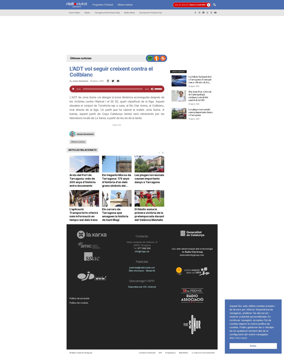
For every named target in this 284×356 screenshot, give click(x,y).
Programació (170, 353)
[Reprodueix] (73, 88)
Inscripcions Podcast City (150, 13)
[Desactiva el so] (152, 88)
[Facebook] (195, 13)
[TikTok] (207, 13)
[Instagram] (199, 13)
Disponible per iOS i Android (142, 287)
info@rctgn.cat (142, 251)
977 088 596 (144, 248)
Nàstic (87, 13)
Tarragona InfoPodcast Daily (107, 13)
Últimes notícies (125, 4)
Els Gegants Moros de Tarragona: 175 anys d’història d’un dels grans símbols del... (116, 180)
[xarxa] (92, 235)
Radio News (129, 13)
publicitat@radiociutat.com (142, 267)
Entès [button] (253, 346)
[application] (117, 89)
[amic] (92, 245)
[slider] (159, 88)
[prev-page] (159, 152)
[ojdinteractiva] (92, 277)
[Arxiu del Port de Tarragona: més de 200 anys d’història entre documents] (84, 164)
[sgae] (92, 256)
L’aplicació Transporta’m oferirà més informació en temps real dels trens (84, 215)
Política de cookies (79, 303)
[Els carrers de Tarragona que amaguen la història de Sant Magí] (117, 198)
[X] (211, 13)
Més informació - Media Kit (142, 270)
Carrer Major (74, 13)
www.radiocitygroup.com (192, 255)
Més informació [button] (238, 337)
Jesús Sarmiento (80, 81)
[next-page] (162, 152)
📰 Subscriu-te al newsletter (203, 353)
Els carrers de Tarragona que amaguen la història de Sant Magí (115, 215)
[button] (214, 5)
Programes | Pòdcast (103, 4)
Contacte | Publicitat (147, 353)
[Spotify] (203, 13)
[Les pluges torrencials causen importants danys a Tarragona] (149, 164)
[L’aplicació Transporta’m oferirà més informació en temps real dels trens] (84, 198)
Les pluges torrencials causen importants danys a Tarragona (149, 178)
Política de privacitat (79, 298)
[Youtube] (215, 13)
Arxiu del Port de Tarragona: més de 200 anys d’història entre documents (83, 180)
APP (160, 353)
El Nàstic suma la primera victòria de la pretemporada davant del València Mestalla (149, 215)
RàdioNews (183, 353)
